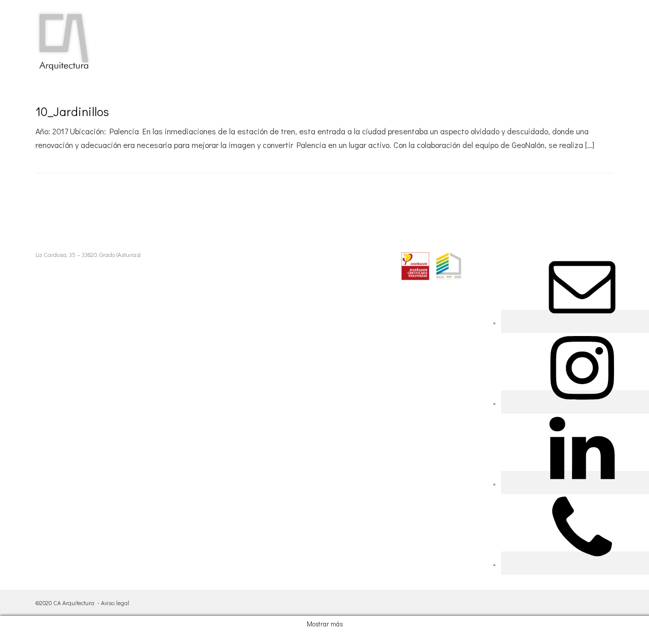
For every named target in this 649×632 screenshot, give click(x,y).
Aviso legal (115, 603)
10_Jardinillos (72, 111)
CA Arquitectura (73, 603)
